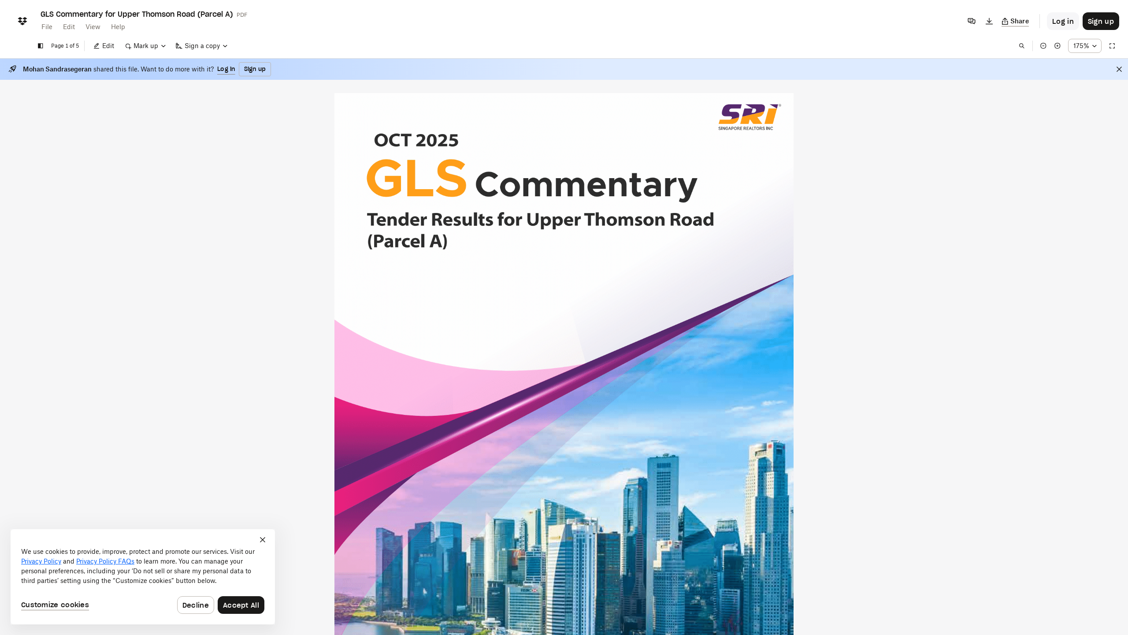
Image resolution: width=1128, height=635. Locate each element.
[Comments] (971, 21)
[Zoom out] (1043, 46)
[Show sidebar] (40, 46)
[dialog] (143, 576)
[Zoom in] (1057, 46)
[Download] (989, 21)
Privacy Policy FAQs (105, 561)
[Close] (1119, 69)
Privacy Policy (41, 561)
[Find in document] (1022, 46)
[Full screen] (1112, 46)
